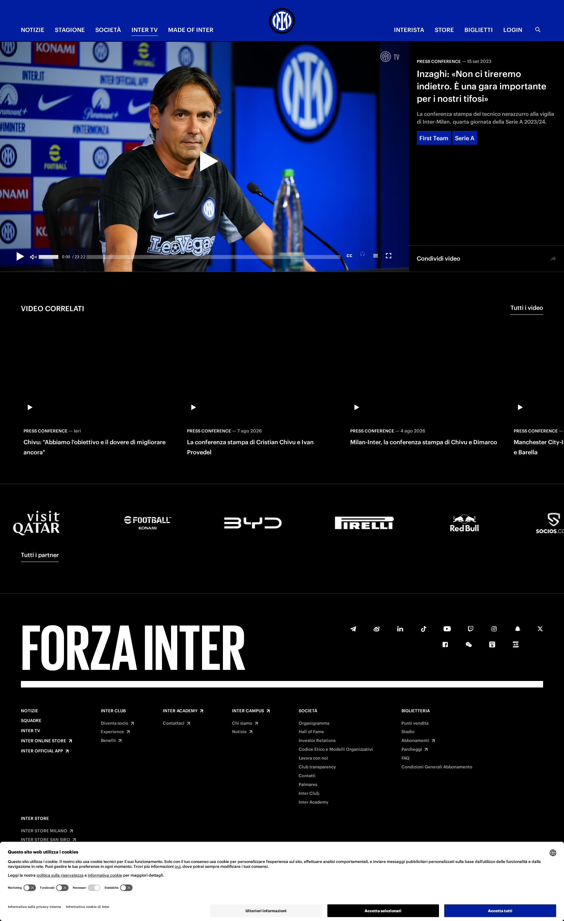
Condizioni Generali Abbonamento (436, 767)
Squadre (31, 720)
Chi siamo (242, 723)
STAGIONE (70, 30)
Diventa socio (114, 723)
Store (444, 30)
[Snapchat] (518, 629)
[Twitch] (471, 629)
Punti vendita (415, 723)
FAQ (405, 758)
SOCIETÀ (108, 30)
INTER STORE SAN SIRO (45, 839)
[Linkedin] (400, 629)
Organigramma (314, 723)
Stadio (408, 731)
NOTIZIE (32, 30)
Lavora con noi (313, 758)
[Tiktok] (424, 629)
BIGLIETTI (478, 30)
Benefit (108, 740)
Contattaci (173, 723)
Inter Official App (42, 751)
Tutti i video (526, 307)
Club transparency (317, 767)
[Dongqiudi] (492, 644)
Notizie (29, 711)
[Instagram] (494, 629)
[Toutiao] (516, 644)
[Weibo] (377, 629)
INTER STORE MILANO (44, 831)
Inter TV (30, 730)
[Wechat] (469, 644)
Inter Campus (248, 711)
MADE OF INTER (190, 30)
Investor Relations (317, 740)
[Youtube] (447, 629)
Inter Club (113, 711)
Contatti (307, 775)
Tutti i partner (40, 555)
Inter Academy (180, 711)
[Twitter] (540, 629)
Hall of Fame (311, 731)
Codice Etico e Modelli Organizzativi (336, 749)
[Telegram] (353, 629)
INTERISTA (409, 30)
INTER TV (145, 30)
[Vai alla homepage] (282, 22)
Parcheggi (411, 749)
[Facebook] (445, 644)
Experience (112, 731)
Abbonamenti (415, 740)
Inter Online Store (43, 741)
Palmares (308, 784)
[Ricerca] (538, 30)
